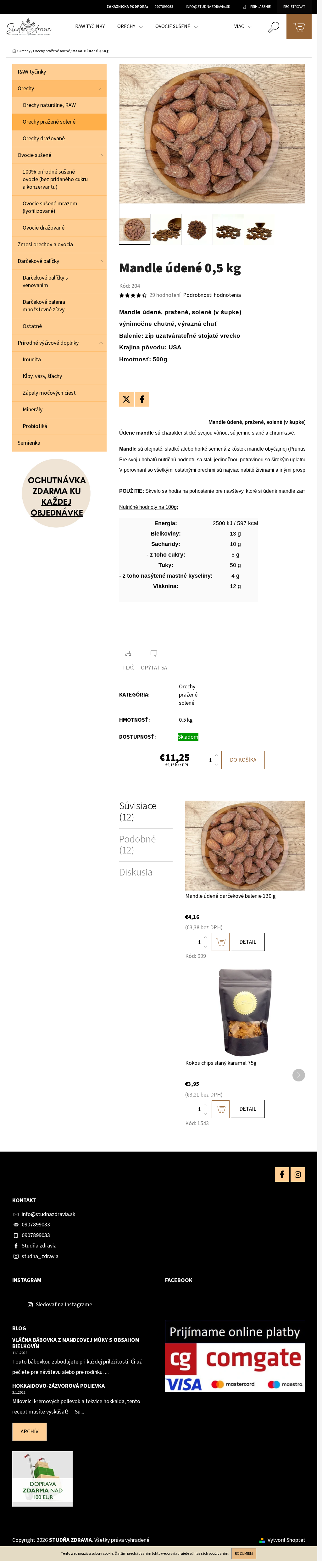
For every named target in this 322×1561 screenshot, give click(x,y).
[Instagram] (298, 1174)
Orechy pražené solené (49, 122)
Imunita (32, 360)
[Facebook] (142, 399)
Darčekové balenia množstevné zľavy (44, 306)
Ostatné (32, 326)
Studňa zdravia (39, 1246)
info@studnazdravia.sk (48, 1214)
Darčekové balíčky (38, 261)
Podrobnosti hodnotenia (212, 295)
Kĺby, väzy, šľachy (42, 376)
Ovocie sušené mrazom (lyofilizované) (50, 207)
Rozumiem (244, 1553)
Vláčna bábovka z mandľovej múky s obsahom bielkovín (75, 1343)
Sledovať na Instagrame (64, 1304)
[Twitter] (126, 399)
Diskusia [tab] (136, 872)
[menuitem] (90, 26)
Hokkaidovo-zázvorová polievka (58, 1386)
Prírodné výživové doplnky (48, 343)
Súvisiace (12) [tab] (137, 812)
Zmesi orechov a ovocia (45, 244)
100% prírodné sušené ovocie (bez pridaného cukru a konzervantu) (55, 179)
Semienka (29, 443)
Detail (247, 942)
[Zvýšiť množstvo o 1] (216, 755)
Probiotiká (35, 426)
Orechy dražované (44, 138)
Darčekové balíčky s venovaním (45, 281)
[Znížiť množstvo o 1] (216, 764)
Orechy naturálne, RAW (49, 105)
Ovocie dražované (43, 228)
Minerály (32, 410)
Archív (29, 1432)
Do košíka (243, 760)
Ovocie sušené (34, 155)
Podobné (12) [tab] (137, 845)
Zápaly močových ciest (49, 393)
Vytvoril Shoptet (286, 1540)
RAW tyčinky (32, 72)
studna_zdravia (40, 1256)
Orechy (26, 88)
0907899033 (36, 1225)
